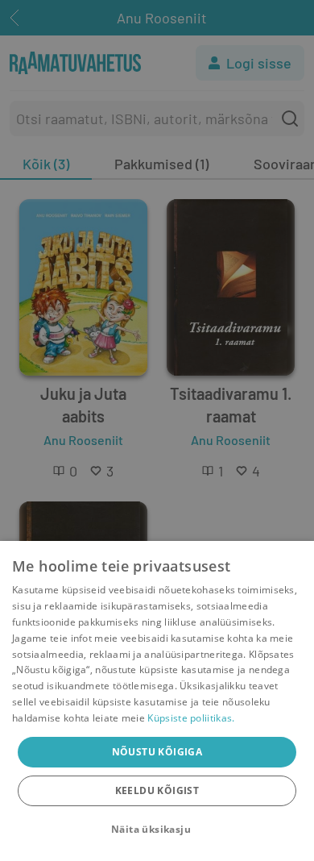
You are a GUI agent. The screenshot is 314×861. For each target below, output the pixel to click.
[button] (157, 829)
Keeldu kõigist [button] (157, 790)
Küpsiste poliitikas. (190, 718)
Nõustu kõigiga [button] (157, 752)
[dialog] (157, 701)
